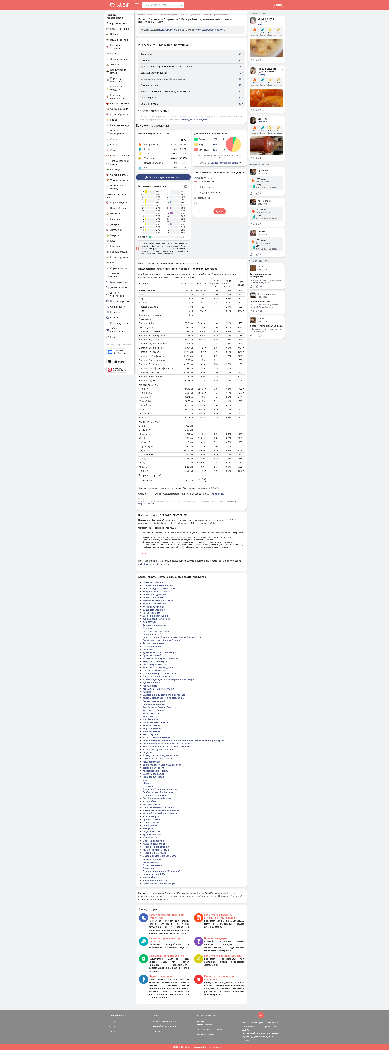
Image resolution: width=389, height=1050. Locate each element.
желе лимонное (151, 731)
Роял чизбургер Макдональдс (159, 588)
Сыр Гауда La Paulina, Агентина (160, 707)
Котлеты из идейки (153, 606)
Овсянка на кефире (153, 840)
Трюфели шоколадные (155, 624)
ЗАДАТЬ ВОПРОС (204, 1029)
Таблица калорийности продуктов (162, 15)
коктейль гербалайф (154, 710)
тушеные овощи (151, 682)
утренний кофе (151, 877)
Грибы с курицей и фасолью (158, 792)
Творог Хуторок (151, 734)
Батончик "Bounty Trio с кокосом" (161, 658)
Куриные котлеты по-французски (161, 652)
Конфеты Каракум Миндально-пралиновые (166, 746)
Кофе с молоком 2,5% (154, 603)
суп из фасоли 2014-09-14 (156, 618)
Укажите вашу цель (204, 178)
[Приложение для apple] (119, 361)
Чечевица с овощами (154, 795)
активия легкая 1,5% (154, 874)
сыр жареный (150, 837)
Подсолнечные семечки (156, 846)
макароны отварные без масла (159, 855)
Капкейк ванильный (154, 703)
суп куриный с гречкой (155, 722)
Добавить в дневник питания (163, 177)
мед (145, 779)
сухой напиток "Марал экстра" (159, 883)
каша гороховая (151, 761)
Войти (278, 5)
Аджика (147, 691)
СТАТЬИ (112, 1032)
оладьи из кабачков (154, 609)
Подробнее (216, 493)
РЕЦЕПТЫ (113, 1021)
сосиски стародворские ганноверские (163, 697)
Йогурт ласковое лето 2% (156, 676)
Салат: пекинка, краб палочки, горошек (164, 694)
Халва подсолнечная (154, 843)
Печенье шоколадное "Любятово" (161, 871)
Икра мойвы (149, 801)
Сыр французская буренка (157, 798)
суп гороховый (151, 862)
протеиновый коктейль (155, 770)
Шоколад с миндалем (155, 670)
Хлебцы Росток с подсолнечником (161, 755)
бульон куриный (152, 655)
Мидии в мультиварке (155, 661)
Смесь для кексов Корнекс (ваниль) (162, 640)
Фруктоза (148, 752)
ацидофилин (150, 825)
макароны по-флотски (155, 880)
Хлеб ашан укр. (151, 816)
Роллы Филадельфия (154, 594)
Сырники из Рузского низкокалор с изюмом (167, 743)
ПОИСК (156, 1016)
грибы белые (150, 685)
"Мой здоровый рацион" (194, 119)
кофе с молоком (152, 713)
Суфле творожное (152, 865)
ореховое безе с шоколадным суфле (163, 764)
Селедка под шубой (153, 773)
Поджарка (148, 868)
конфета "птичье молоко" (157, 591)
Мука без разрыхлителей (156, 849)
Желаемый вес (202, 197)
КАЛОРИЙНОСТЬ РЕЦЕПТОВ (164, 1026)
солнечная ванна (152, 646)
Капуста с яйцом (152, 725)
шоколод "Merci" (152, 634)
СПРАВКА (201, 1021)
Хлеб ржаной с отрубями (156, 631)
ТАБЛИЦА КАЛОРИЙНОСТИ (164, 1021)
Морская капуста (152, 728)
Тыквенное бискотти (154, 767)
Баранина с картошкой (155, 615)
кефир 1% (148, 828)
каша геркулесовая (153, 776)
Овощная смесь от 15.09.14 (157, 758)
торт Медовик (150, 719)
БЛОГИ (112, 1026)
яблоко (147, 782)
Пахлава (147, 628)
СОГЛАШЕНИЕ (203, 1035)
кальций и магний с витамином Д (161, 813)
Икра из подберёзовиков (156, 737)
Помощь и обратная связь (118, 344)
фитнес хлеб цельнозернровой (160, 789)
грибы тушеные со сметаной (158, 688)
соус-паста (148, 786)
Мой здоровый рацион (210, 29)
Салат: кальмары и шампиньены (160, 673)
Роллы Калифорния (153, 597)
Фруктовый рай (151, 831)
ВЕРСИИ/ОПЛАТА (204, 1024)
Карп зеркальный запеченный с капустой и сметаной (172, 637)
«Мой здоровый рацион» (153, 564)
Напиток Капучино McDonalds (159, 807)
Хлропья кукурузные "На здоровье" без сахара (168, 679)
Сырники (148, 649)
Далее (219, 211)
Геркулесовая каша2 (154, 700)
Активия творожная (153, 643)
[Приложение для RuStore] (119, 352)
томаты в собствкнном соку (158, 600)
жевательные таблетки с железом (161, 810)
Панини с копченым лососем (158, 585)
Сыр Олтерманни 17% (154, 664)
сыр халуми (149, 621)
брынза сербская (152, 834)
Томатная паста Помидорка (158, 667)
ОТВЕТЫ (156, 1032)
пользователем (167, 29)
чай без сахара (151, 822)
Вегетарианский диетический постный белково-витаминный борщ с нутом (183, 740)
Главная (141, 15)
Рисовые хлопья (151, 804)
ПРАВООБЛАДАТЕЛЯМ (206, 1016)
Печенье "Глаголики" (154, 582)
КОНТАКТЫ (217, 1029)
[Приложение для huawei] (119, 370)
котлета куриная (152, 858)
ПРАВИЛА (214, 1035)
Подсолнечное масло (154, 852)
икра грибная (150, 716)
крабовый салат (151, 612)
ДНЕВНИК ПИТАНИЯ (117, 1016)
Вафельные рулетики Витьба (158, 749)
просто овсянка (151, 819)
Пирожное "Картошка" (221, 15)
